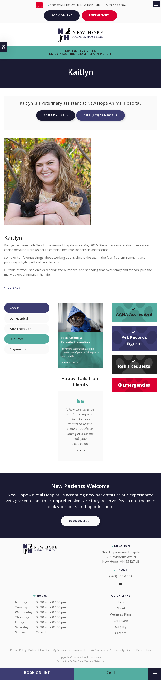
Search (130, 650)
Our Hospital (18, 318)
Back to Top (143, 650)
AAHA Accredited (134, 314)
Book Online (61, 15)
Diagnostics (18, 349)
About (121, 608)
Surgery (120, 627)
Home (120, 602)
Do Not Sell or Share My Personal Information (55, 650)
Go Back (13, 287)
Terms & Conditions (96, 650)
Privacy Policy (18, 650)
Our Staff (16, 339)
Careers (121, 633)
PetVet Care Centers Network (87, 661)
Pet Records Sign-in (134, 340)
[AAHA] (42, 5)
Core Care (121, 620)
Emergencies (99, 15)
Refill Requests (134, 366)
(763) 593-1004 (115, 5)
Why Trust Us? (20, 329)
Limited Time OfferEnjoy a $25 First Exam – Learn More (78, 52)
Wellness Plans (121, 614)
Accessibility (117, 650)
